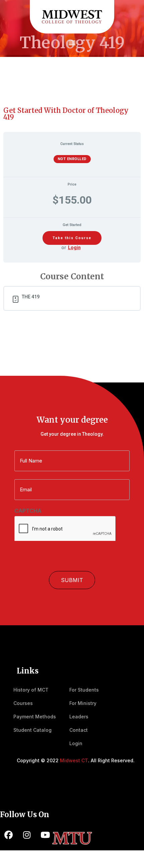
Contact (78, 730)
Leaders (78, 716)
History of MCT (31, 690)
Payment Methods (34, 716)
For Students (84, 690)
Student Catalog (32, 730)
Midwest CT (74, 760)
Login (74, 247)
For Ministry (82, 703)
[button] (72, 42)
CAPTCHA (28, 510)
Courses (23, 703)
